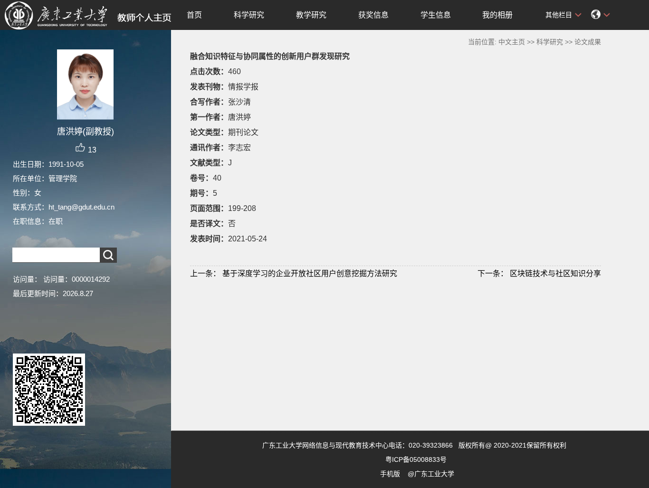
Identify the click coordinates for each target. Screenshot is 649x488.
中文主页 (511, 42)
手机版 (390, 474)
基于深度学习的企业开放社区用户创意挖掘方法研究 (293, 273)
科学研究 (249, 15)
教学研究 (311, 15)
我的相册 (497, 15)
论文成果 (587, 42)
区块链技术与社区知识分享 (539, 273)
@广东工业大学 (431, 474)
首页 (194, 15)
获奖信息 (373, 15)
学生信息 (435, 15)
